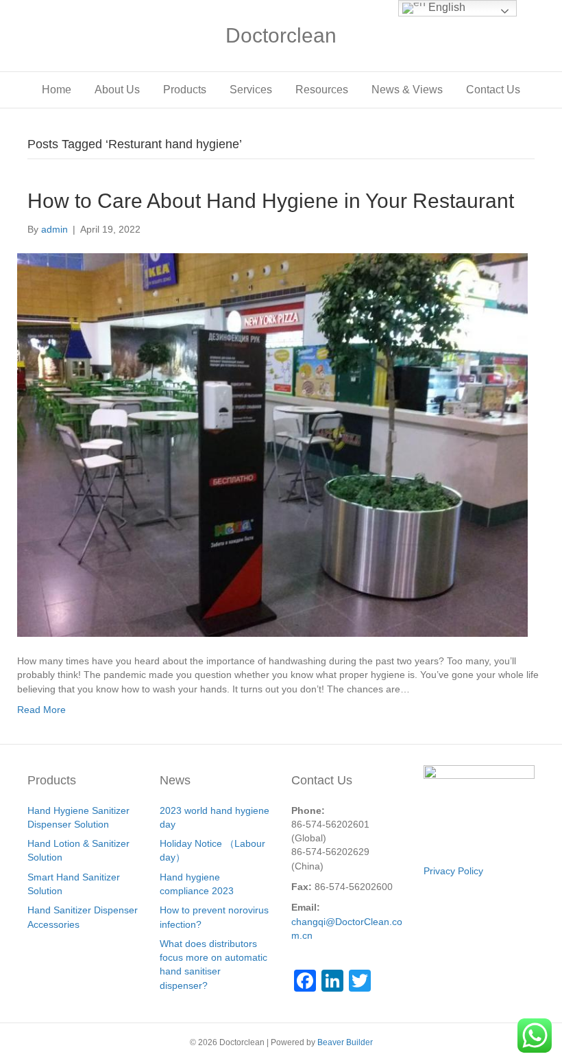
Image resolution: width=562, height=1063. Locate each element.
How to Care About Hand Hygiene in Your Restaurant (270, 200)
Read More (41, 709)
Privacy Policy (453, 870)
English (445, 7)
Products (184, 89)
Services (251, 89)
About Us (117, 89)
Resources (321, 89)
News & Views (407, 89)
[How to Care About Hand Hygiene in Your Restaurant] (272, 444)
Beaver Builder (345, 1042)
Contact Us (493, 89)
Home (56, 89)
